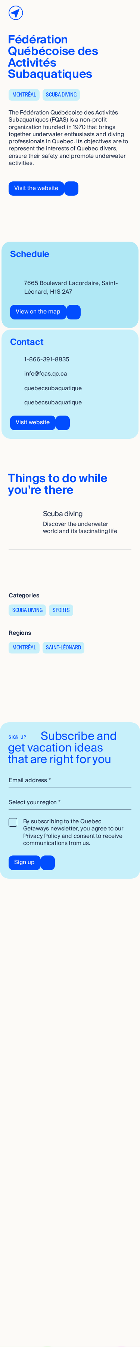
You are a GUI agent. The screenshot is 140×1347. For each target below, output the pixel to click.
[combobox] (70, 802)
